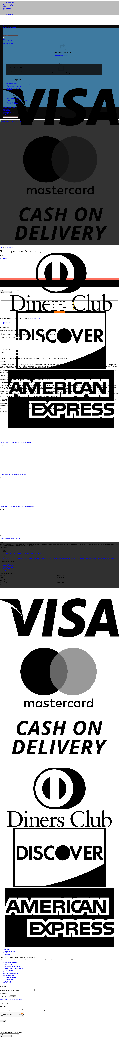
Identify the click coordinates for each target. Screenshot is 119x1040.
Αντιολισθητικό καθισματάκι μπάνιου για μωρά (13, 474)
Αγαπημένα (6, 9)
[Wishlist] (0, 535)
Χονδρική (6, 564)
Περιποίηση (7, 110)
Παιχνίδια (6, 114)
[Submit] (4, 37)
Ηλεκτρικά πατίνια (8, 112)
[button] (9, 40)
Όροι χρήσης (7, 949)
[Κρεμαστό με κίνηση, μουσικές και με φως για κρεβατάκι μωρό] (7, 276)
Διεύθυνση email (5, 1006)
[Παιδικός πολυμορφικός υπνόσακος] (7, 268)
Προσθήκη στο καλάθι (6, 292)
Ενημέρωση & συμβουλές (10, 953)
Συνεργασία (6, 568)
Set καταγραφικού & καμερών (14, 968)
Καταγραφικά (7, 972)
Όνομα (2, 352)
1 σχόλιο (112, 558)
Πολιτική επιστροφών (9, 951)
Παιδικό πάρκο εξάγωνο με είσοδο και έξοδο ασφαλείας (15, 442)
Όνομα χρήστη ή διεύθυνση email (9, 990)
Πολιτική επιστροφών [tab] (10, 324)
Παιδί (1, 247)
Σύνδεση (13, 996)
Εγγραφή (3, 1021)
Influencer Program (8, 567)
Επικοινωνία (7, 8)
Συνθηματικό (4, 993)
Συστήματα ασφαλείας (10, 962)
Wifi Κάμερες (9, 970)
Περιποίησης (9, 979)
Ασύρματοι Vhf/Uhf (9, 975)
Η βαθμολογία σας (5, 337)
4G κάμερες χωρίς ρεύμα (12, 966)
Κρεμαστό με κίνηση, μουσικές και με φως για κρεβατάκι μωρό (17, 506)
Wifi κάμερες (9, 964)
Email (2, 355)
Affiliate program (8, 565)
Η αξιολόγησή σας (5, 349)
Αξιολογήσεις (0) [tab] (8, 322)
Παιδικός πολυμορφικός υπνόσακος (10, 538)
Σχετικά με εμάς (8, 5)
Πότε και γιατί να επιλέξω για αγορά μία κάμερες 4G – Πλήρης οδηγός (22, 553)
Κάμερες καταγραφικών (10, 973)
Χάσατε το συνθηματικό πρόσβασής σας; (11, 999)
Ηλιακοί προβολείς (9, 107)
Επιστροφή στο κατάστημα (62, 55)
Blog (4, 6)
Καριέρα (5, 570)
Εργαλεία (6, 109)
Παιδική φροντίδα (9, 247)
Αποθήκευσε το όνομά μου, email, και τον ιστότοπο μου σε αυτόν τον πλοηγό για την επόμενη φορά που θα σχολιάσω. (34, 358)
